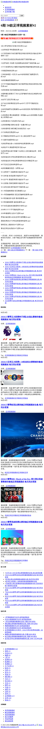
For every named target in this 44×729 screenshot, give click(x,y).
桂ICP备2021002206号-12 (27, 725)
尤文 (7, 683)
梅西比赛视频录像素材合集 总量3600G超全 (20, 634)
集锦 (26, 355)
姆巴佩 (8, 677)
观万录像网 (9, 717)
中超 (7, 687)
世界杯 (8, 659)
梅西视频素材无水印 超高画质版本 (17, 626)
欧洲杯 (8, 662)
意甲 (7, 694)
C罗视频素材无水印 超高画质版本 (17, 617)
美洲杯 (8, 664)
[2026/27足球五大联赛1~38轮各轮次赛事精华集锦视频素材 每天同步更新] (12, 384)
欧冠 (6, 472)
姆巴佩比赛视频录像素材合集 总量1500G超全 (21, 623)
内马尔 (8, 653)
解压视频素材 (10, 712)
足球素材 (18, 355)
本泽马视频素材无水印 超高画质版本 (18, 628)
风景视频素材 (10, 710)
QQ (6, 18)
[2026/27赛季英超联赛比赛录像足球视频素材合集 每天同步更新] (12, 544)
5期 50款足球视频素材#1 (16, 250)
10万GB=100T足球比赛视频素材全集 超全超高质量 (24, 573)
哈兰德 (8, 681)
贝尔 (7, 679)
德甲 (7, 689)
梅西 (7, 655)
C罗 (7, 657)
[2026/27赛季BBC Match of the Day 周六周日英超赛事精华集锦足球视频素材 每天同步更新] (12, 502)
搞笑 (7, 651)
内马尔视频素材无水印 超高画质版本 (18, 619)
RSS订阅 (10, 18)
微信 (15, 18)
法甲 (7, 691)
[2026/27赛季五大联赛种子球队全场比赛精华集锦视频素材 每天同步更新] (12, 339)
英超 (6, 515)
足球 (23, 355)
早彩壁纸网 (9, 719)
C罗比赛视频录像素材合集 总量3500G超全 (20, 621)
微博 (2, 18)
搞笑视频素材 (10, 714)
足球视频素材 (10, 9)
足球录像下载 (10, 11)
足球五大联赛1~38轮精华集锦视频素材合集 (21, 581)
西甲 (7, 685)
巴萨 (7, 670)
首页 (2, 20)
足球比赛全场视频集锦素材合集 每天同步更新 (22, 579)
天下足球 (9, 666)
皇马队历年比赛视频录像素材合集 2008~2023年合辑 (23, 638)
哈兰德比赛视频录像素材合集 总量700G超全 (21, 636)
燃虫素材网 (9, 721)
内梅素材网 (24, 2)
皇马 (7, 672)
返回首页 (8, 7)
